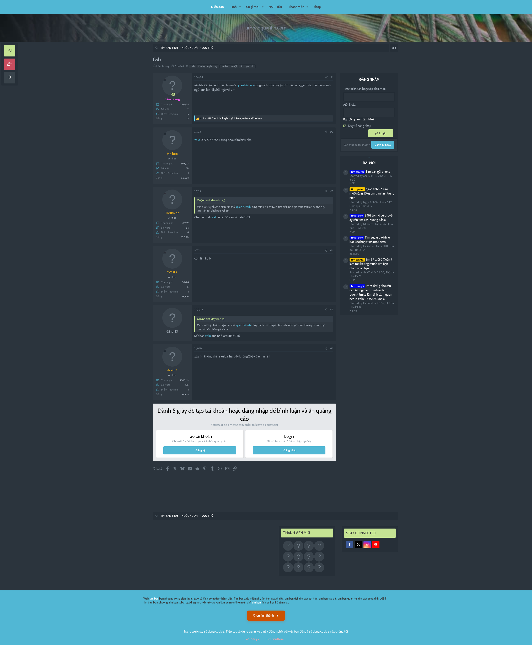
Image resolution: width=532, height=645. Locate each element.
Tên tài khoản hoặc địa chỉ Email (364, 89)
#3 (331, 191)
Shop (317, 7)
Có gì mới (252, 7)
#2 (331, 131)
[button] (240, 7)
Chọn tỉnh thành (266, 615)
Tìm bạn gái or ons (370, 172)
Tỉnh (233, 7)
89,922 (185, 177)
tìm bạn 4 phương (207, 66)
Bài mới (369, 163)
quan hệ (242, 85)
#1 (332, 77)
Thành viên (296, 7)
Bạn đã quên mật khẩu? (358, 119)
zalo (197, 140)
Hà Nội (353, 209)
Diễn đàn (217, 7)
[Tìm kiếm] (9, 77)
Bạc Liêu (354, 253)
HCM (352, 183)
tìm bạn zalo (247, 66)
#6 (331, 348)
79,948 (185, 237)
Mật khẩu (349, 104)
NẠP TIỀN (275, 7)
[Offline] (165, 79)
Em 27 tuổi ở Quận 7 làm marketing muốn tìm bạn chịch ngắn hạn (371, 264)
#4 (331, 250)
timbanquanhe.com (266, 28)
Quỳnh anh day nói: (209, 200)
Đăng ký (201, 450)
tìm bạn (154, 598)
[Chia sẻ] (326, 77)
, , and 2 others (231, 118)
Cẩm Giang (162, 66)
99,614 (185, 394)
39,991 (185, 296)
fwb (193, 66)
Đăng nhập (289, 450)
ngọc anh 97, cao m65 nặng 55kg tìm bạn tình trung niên (372, 193)
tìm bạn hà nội (229, 66)
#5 (331, 309)
